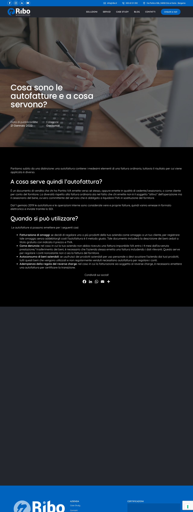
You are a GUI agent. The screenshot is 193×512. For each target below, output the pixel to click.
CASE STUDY (122, 11)
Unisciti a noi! (170, 11)
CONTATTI (150, 11)
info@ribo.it (112, 3)
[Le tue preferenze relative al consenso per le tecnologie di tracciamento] (188, 507)
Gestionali (53, 126)
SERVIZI (107, 11)
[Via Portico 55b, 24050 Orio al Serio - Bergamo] (144, 3)
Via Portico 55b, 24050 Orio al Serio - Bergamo (166, 3)
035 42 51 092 (132, 3)
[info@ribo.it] (105, 3)
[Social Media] (10, 3)
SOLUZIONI (91, 11)
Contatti (74, 510)
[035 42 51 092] (123, 3)
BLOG (137, 11)
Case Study (75, 505)
